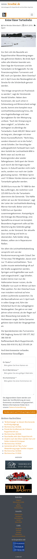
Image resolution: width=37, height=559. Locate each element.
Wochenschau (18, 508)
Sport (18, 504)
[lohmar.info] (18, 550)
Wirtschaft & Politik (18, 502)
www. (10, 4)
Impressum (18, 534)
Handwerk (18, 516)
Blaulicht (18, 506)
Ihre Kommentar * (9, 378)
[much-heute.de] (18, 546)
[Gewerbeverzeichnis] (18, 465)
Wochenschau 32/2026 (12, 451)
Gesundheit (18, 522)
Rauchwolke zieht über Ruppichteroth (18, 436)
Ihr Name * (7, 362)
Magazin (18, 500)
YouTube (18, 530)
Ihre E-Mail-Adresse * (10, 370)
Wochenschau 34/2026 (12, 434)
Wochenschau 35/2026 (12, 427)
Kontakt (18, 532)
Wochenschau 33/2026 (12, 444)
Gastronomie (18, 514)
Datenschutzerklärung (17, 407)
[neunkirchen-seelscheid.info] (18, 543)
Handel (18, 520)
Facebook (18, 528)
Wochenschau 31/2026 (12, 453)
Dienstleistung (18, 518)
